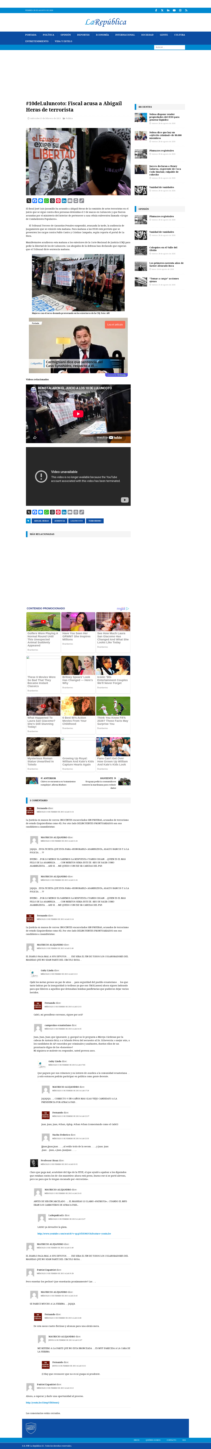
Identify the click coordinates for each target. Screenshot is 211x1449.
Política (48, 35)
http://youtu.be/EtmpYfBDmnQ (42, 1402)
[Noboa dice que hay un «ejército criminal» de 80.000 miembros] (141, 135)
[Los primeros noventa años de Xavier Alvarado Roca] (141, 266)
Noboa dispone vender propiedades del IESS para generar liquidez (164, 117)
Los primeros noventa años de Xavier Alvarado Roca (166, 264)
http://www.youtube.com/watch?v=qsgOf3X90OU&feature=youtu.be (74, 1233)
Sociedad (147, 35)
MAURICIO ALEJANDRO (54, 837)
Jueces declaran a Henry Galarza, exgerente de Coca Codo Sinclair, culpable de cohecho (165, 170)
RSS (184, 1440)
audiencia (59, 521)
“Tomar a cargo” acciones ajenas (164, 280)
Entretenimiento (37, 41)
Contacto (171, 1440)
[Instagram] (180, 10)
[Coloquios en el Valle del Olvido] (141, 250)
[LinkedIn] (168, 10)
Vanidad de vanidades (161, 187)
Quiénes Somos (153, 1440)
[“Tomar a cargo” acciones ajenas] (141, 281)
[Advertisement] (105, 73)
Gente (164, 35)
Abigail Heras (41, 521)
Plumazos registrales (161, 150)
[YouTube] (174, 10)
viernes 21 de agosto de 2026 (163, 285)
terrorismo (94, 521)
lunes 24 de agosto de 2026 (163, 269)
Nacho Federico (61, 1135)
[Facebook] (156, 10)
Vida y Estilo (63, 41)
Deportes (83, 35)
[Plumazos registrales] (141, 153)
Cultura (179, 35)
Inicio (136, 1440)
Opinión (66, 35)
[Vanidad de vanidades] (141, 190)
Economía (102, 35)
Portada (30, 35)
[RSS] (186, 10)
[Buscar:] (169, 47)
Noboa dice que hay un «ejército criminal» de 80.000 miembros (165, 135)
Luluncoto (77, 521)
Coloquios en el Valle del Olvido (163, 249)
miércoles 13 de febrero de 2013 (45, 118)
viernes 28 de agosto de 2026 (163, 123)
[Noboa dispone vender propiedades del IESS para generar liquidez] (141, 117)
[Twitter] (162, 10)
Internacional (125, 35)
